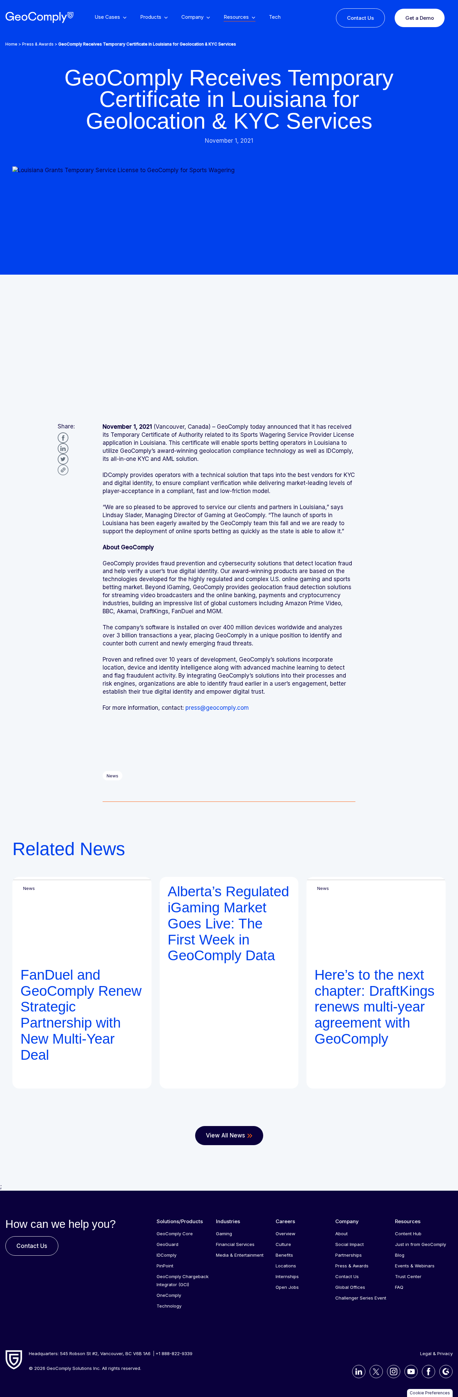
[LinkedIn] (63, 448)
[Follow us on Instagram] (391, 1371)
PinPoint (165, 1265)
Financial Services (235, 1244)
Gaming (224, 1233)
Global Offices (350, 1287)
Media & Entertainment (240, 1255)
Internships (287, 1276)
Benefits (284, 1255)
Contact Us (360, 18)
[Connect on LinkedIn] (356, 1371)
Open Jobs (287, 1287)
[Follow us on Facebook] (426, 1371)
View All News (225, 1135)
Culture (283, 1244)
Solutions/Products (180, 1221)
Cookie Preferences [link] (430, 1392)
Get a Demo (419, 18)
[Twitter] (63, 459)
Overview (285, 1233)
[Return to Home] (39, 17)
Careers (285, 1221)
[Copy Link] (63, 470)
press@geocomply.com (217, 707)
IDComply (166, 1255)
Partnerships (348, 1255)
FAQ (399, 1287)
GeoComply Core (175, 1233)
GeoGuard (167, 1244)
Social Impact (349, 1244)
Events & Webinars (415, 1265)
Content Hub (408, 1233)
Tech (275, 17)
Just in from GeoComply (420, 1244)
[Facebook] (63, 437)
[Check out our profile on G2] (444, 1371)
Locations (286, 1265)
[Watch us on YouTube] (409, 1371)
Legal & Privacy (436, 1353)
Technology (169, 1306)
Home (11, 44)
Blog (399, 1255)
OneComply (169, 1295)
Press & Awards (38, 44)
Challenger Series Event (360, 1298)
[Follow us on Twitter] (374, 1371)
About (341, 1233)
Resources (407, 1221)
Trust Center (408, 1276)
